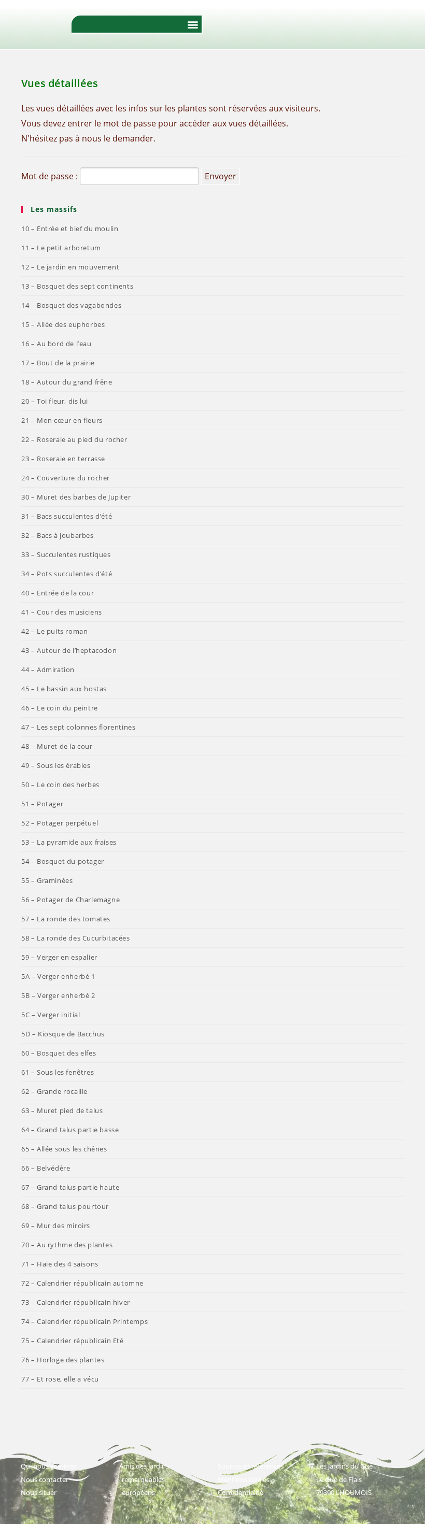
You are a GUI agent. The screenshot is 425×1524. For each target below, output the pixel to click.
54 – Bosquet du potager (62, 861)
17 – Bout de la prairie (58, 362)
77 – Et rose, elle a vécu (60, 1379)
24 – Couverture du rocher (65, 477)
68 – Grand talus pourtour (65, 1206)
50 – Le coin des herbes (60, 784)
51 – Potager (42, 803)
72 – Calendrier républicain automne (82, 1283)
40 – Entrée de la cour (57, 592)
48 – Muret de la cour (57, 746)
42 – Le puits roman (54, 631)
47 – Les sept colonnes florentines (78, 727)
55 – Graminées (47, 880)
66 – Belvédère (45, 1168)
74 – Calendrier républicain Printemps (84, 1321)
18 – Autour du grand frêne (66, 382)
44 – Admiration (48, 669)
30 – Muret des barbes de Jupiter (76, 497)
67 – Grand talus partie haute (70, 1187)
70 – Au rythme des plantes (67, 1244)
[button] (193, 24)
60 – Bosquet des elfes (58, 1053)
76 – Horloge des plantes (62, 1359)
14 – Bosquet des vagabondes (71, 305)
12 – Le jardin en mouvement (70, 267)
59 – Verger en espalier (59, 957)
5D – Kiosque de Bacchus (63, 1033)
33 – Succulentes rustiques (66, 554)
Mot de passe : (50, 176)
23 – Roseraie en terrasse (63, 458)
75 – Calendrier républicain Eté (72, 1340)
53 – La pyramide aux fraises (69, 842)
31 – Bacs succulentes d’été (66, 516)
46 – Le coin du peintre (59, 708)
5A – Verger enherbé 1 (58, 976)
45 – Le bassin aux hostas (64, 688)
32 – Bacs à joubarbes (57, 535)
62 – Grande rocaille (54, 1091)
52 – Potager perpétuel (59, 823)
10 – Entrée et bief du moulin (69, 228)
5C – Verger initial (50, 1014)
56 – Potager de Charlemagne (70, 899)
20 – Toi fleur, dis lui (54, 401)
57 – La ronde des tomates (65, 918)
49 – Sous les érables (56, 765)
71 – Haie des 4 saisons (59, 1264)
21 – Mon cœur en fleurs (62, 420)
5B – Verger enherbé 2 (58, 995)
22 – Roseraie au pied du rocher (74, 439)
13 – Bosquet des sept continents (77, 286)
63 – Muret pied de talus (62, 1110)
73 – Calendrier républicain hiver (75, 1302)
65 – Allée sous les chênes (64, 1148)
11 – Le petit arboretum (61, 247)
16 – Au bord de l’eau (56, 343)
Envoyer (220, 176)
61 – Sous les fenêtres (57, 1072)
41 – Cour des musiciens (61, 612)
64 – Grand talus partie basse (70, 1129)
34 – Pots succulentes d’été (66, 573)
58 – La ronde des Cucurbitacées (75, 938)
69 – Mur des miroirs (55, 1225)
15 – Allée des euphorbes (63, 324)
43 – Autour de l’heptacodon (69, 650)
